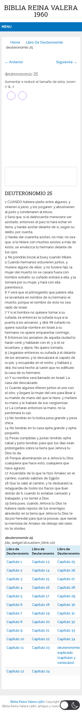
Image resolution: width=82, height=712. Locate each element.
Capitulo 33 (66, 630)
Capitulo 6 (14, 605)
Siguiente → (66, 62)
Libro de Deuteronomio (44, 42)
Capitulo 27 (66, 579)
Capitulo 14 (41, 570)
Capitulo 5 (14, 596)
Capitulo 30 (66, 605)
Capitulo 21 (40, 630)
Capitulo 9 (14, 630)
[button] (70, 705)
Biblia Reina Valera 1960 (41, 11)
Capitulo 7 (14, 613)
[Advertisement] (41, 133)
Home (15, 42)
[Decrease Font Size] (22, 95)
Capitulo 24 (41, 671)
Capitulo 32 (66, 622)
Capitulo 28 (66, 588)
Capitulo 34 (66, 639)
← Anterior (14, 62)
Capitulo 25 (66, 562)
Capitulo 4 (14, 588)
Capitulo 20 (41, 622)
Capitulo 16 (41, 588)
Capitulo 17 (40, 596)
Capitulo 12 (15, 671)
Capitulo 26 (66, 570)
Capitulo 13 (40, 562)
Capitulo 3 (14, 579)
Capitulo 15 (40, 579)
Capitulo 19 (41, 613)
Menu (7, 27)
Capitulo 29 (66, 596)
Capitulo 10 (15, 639)
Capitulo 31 (66, 613)
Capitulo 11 (15, 648)
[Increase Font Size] (11, 95)
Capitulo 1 (14, 562)
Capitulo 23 (41, 648)
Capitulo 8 (14, 622)
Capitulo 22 (41, 639)
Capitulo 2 (14, 570)
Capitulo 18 (41, 605)
